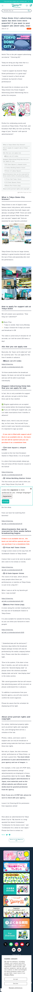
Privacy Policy (9, 974)
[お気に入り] (27, 5)
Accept (15, 979)
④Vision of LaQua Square (12, 171)
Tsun (30, 192)
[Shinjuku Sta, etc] (29, 11)
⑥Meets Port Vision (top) (12, 185)
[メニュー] (2, 5)
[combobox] (16, 10)
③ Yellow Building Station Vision (14, 167)
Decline (15, 983)
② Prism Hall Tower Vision (12, 179)
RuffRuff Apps (23, 192)
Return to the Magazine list (16, 840)
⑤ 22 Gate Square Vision (12, 182)
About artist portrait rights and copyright (16, 188)
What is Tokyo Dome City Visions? (14, 144)
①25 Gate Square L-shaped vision (15, 164)
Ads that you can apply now (12, 153)
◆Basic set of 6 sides (11, 156)
